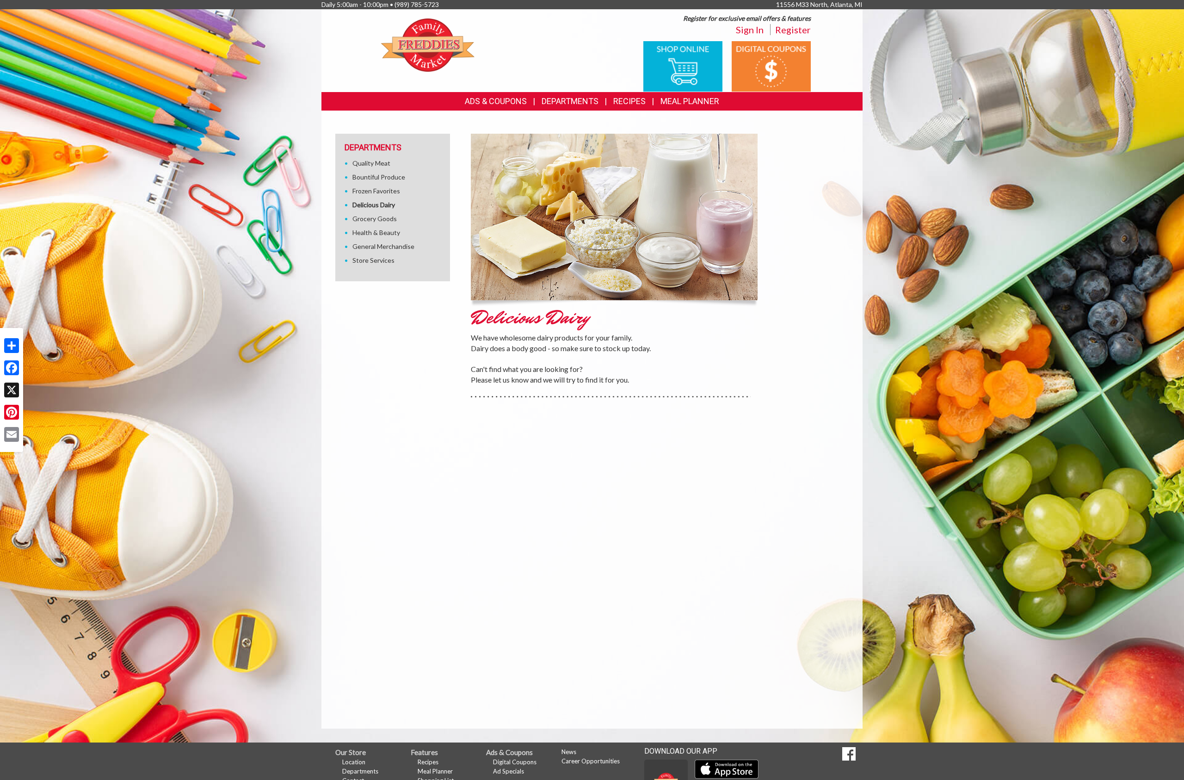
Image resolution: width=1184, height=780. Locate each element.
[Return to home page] (428, 44)
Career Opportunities (590, 761)
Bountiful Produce (378, 177)
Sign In (750, 29)
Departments (360, 771)
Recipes (629, 101)
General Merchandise (383, 246)
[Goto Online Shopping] (682, 65)
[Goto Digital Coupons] (771, 65)
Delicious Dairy (373, 205)
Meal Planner (689, 101)
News (568, 751)
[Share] (11, 345)
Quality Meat (371, 163)
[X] (11, 390)
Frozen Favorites (376, 191)
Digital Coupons (514, 762)
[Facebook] (11, 368)
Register (793, 29)
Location (353, 762)
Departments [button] (570, 101)
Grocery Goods (374, 219)
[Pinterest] (11, 412)
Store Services (373, 260)
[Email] (11, 434)
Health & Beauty (376, 232)
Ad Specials (508, 771)
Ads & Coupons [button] (496, 101)
